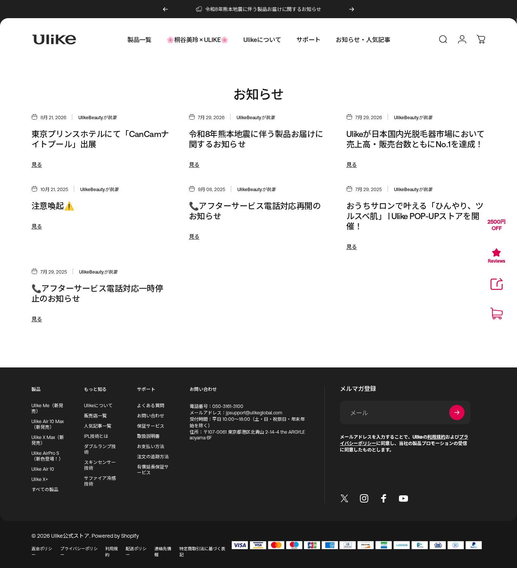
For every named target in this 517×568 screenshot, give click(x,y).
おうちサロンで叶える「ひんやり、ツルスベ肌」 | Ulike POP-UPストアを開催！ (415, 216)
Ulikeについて (98, 405)
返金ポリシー (41, 551)
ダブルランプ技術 (100, 449)
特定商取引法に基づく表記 (202, 551)
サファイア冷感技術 (100, 480)
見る (36, 164)
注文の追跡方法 (153, 456)
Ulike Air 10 (42, 469)
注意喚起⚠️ (52, 205)
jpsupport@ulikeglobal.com (254, 412)
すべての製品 (44, 489)
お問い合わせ (150, 415)
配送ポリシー (136, 551)
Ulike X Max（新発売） (47, 439)
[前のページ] (165, 9)
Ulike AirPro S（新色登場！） (47, 455)
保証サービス (150, 425)
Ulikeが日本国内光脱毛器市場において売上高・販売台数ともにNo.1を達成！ (415, 139)
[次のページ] (351, 9)
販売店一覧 (95, 415)
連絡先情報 (162, 551)
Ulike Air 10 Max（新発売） (47, 424)
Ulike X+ (39, 479)
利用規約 (111, 551)
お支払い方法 (150, 446)
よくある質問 (150, 405)
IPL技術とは (96, 436)
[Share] (496, 284)
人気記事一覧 (97, 425)
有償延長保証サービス (153, 469)
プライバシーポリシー (79, 551)
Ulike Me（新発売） (47, 408)
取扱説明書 (148, 436)
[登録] (456, 412)
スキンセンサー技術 (100, 464)
